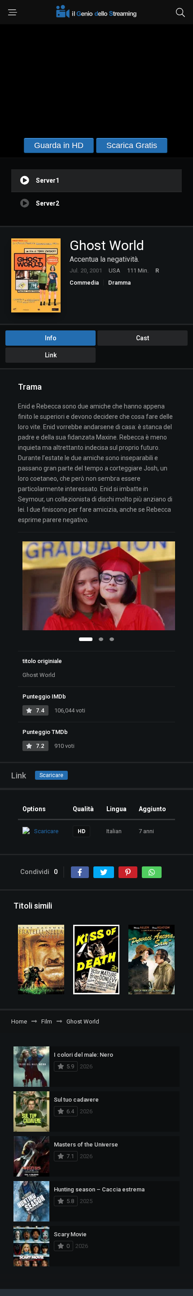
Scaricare (51, 775)
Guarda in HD (58, 145)
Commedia (84, 283)
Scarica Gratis (131, 145)
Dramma (119, 283)
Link (51, 355)
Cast (142, 338)
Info (51, 338)
